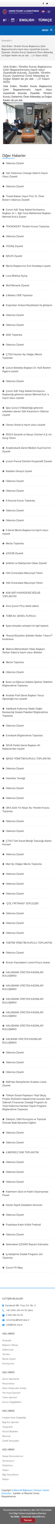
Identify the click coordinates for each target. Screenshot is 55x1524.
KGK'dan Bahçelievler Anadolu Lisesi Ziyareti (24, 1083)
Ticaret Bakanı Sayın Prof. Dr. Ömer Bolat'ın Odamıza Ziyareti (23, 197)
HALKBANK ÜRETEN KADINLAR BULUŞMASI (22, 974)
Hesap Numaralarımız (12, 1456)
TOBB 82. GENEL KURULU (20, 616)
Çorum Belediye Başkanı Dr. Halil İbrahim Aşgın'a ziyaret (26, 369)
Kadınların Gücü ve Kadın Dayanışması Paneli (25, 1193)
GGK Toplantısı (13, 334)
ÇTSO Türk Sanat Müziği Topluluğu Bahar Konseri (26, 842)
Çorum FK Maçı (14, 1267)
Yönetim (6, 1354)
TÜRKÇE (45, 20)
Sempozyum (8, 1460)
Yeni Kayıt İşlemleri (11, 1392)
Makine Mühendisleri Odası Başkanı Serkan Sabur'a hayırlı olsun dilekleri (23, 650)
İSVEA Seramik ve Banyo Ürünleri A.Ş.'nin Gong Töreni (27, 436)
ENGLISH (26, 19)
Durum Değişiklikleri (11, 1401)
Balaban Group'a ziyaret (18, 471)
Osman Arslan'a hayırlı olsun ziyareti (25, 424)
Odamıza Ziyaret (14, 163)
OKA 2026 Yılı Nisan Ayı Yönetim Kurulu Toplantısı (26, 809)
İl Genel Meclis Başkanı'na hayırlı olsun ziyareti (25, 531)
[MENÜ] (51, 30)
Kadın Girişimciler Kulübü (14, 1388)
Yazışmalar (7, 1426)
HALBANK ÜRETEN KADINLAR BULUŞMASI (22, 1040)
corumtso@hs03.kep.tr (17, 1319)
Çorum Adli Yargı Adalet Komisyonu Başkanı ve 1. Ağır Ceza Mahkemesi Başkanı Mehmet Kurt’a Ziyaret (26, 213)
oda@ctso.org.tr (14, 1324)
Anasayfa (6, 40)
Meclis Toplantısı (14, 543)
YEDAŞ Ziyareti (14, 246)
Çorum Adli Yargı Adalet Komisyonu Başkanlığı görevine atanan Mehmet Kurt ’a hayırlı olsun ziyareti (25, 394)
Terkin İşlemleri (9, 1397)
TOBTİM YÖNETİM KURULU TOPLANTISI (28, 942)
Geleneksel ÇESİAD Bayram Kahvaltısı (26, 1244)
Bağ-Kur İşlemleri (10, 1422)
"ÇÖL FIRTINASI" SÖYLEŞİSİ (21, 903)
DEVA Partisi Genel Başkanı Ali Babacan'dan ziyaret (21, 747)
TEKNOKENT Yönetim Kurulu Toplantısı (27, 226)
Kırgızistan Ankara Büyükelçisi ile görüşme (28, 305)
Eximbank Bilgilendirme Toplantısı (24, 735)
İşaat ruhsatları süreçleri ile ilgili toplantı (26, 625)
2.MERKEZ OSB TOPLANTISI (22, 1152)
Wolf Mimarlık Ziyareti (17, 285)
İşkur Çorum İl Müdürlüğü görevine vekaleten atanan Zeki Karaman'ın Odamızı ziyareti (25, 411)
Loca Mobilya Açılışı (16, 275)
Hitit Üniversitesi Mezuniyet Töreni (24, 573)
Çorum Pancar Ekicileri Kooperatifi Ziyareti (28, 461)
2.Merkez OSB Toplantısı (19, 295)
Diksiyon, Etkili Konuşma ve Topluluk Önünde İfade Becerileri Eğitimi (24, 1120)
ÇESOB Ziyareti (14, 553)
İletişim (5, 1479)
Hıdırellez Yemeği (15, 778)
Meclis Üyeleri (9, 1358)
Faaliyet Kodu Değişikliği (14, 1417)
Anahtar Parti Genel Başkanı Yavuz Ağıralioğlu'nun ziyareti (23, 697)
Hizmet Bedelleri (10, 1431)
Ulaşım (5, 1469)
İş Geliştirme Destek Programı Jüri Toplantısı (22, 1255)
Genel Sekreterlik (10, 1378)
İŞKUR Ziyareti (13, 256)
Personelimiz (8, 1383)
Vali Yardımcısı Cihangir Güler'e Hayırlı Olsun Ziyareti (25, 174)
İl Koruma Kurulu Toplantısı (20, 500)
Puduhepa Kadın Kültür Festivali (23, 1224)
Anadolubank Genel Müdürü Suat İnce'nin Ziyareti (26, 449)
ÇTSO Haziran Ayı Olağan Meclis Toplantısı (22, 356)
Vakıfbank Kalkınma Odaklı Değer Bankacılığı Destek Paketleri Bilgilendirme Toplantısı (25, 712)
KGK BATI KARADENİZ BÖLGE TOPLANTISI (21, 594)
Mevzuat (6, 1436)
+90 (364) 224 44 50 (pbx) (19, 1310)
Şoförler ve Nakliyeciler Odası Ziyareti (26, 563)
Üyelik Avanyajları (10, 1440)
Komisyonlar (8, 1363)
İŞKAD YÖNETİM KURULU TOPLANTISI (28, 758)
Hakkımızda (7, 1349)
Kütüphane (7, 1465)
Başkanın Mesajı (10, 1344)
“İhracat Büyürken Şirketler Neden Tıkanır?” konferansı (27, 637)
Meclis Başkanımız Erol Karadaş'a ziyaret (28, 266)
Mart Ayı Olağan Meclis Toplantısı (23, 864)
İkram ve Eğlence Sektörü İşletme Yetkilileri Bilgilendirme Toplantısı (27, 683)
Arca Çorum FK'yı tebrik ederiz (22, 606)
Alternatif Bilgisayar (23, 1490)
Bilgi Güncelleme (10, 1474)
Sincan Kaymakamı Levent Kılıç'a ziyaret (27, 962)
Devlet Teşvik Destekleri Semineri (23, 1205)
